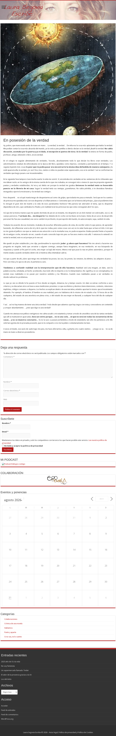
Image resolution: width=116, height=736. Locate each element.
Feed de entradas (8, 710)
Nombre (7, 382)
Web (5, 399)
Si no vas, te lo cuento (13, 637)
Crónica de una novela (13, 623)
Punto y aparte (10, 632)
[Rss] (54, 729)
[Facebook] (57, 729)
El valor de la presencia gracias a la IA (16, 675)
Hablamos (8, 628)
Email (5, 432)
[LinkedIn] (62, 729)
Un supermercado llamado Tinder (15, 670)
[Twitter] (59, 729)
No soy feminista (8, 666)
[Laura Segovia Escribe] (58, 10)
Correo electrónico (11, 391)
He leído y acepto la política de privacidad (23, 446)
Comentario (8, 357)
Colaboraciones (10, 619)
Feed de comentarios (9, 714)
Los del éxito (6, 679)
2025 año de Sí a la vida (10, 662)
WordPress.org (7, 719)
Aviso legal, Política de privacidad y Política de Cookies (71, 732)
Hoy (102, 499)
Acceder (4, 706)
